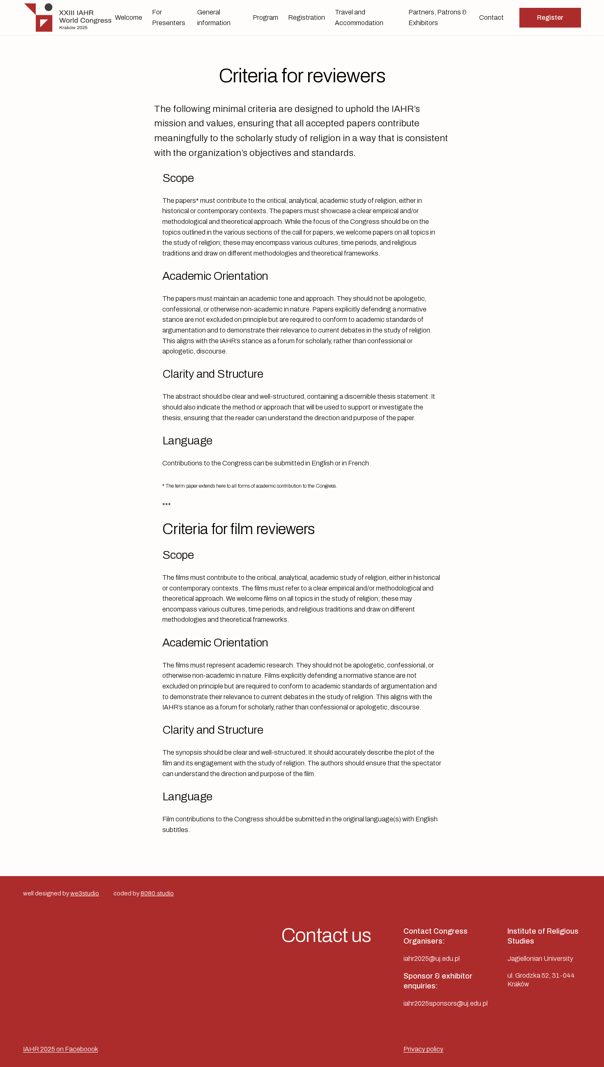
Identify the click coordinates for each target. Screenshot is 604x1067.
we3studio (84, 893)
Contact (491, 17)
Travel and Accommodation (359, 17)
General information (214, 17)
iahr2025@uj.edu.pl (431, 958)
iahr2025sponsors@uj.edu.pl (445, 1003)
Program (265, 17)
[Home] (69, 17)
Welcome (128, 17)
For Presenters (168, 17)
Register (550, 17)
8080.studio (157, 893)
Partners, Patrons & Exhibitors (437, 17)
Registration (306, 17)
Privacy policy (423, 1049)
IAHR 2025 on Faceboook (60, 1049)
